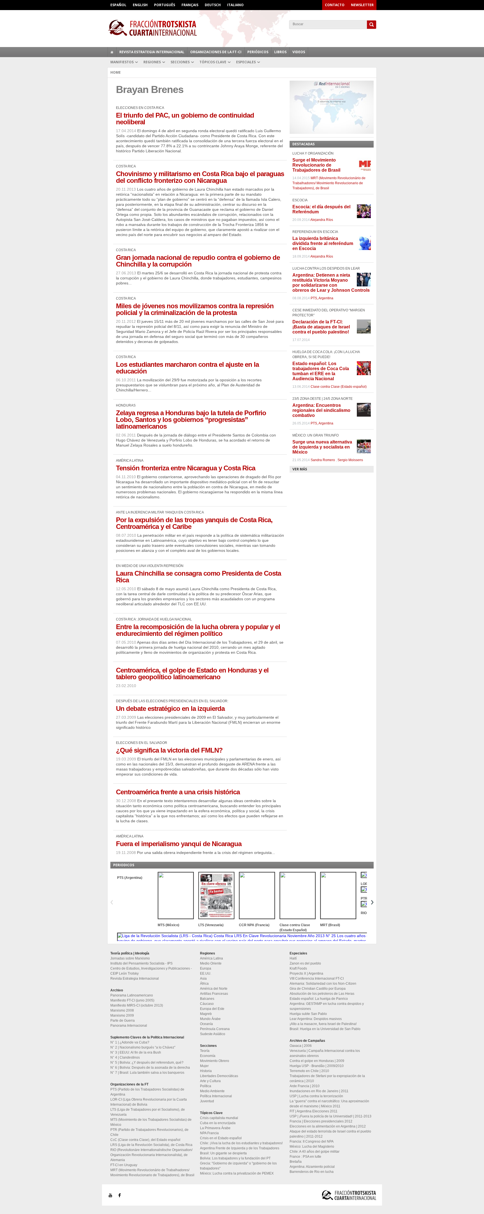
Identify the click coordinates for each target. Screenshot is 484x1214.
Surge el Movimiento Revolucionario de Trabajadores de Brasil (316, 165)
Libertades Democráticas (219, 1076)
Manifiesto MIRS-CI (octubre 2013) (136, 1005)
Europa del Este (212, 1009)
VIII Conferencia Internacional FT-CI (317, 978)
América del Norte (213, 989)
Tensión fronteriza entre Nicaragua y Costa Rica (185, 468)
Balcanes (207, 999)
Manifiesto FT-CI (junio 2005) (132, 1000)
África (204, 984)
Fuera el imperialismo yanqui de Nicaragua (178, 844)
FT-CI (242, 28)
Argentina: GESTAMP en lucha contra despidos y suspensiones (327, 1006)
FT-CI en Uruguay (123, 1165)
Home (115, 72)
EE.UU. (205, 973)
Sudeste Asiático (212, 1034)
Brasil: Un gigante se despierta (223, 1153)
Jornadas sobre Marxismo (130, 958)
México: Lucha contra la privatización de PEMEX (237, 1173)
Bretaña (296, 1162)
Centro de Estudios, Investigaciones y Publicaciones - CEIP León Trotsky (151, 970)
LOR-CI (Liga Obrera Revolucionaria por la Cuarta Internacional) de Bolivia (148, 1102)
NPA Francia (209, 1133)
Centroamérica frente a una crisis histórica (178, 792)
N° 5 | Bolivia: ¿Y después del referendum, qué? (146, 1062)
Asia (203, 978)
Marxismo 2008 (122, 1010)
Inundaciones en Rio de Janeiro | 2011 (319, 1091)
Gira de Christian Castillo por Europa (318, 989)
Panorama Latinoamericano (131, 995)
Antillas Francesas (214, 994)
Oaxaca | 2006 (301, 1046)
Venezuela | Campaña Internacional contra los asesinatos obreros (325, 1053)
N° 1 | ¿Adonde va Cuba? (129, 1042)
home (112, 52)
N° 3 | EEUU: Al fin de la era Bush (135, 1052)
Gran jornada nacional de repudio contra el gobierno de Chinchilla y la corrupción (198, 261)
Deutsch (213, 5)
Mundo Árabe (210, 1019)
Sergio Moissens (350, 460)
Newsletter (362, 5)
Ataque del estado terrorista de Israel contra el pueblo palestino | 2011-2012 (330, 1133)
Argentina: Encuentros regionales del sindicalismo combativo (321, 410)
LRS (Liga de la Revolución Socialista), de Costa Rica (151, 1145)
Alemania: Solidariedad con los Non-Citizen (323, 984)
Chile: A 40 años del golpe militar (314, 1152)
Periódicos (257, 52)
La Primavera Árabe (215, 1128)
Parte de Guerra (122, 1020)
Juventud (207, 1101)
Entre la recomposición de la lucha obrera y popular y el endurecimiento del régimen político (198, 630)
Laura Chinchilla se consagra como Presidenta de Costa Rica (198, 576)
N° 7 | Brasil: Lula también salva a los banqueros (147, 1073)
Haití (293, 958)
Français (190, 5)
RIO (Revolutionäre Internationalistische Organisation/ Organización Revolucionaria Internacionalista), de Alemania (151, 1155)
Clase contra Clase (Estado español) (339, 387)
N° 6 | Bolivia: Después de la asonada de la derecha (150, 1068)
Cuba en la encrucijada (218, 1123)
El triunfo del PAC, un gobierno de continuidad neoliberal (185, 118)
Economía (207, 1056)
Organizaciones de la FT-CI (215, 52)
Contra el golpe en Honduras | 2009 (317, 1061)
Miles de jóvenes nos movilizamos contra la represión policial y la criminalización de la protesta (195, 309)
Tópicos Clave (212, 62)
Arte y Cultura (210, 1081)
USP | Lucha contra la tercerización (316, 1096)
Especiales (246, 62)
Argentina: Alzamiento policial (312, 1167)
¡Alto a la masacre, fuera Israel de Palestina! (323, 1024)
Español (118, 5)
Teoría (205, 1051)
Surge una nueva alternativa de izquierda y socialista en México (322, 447)
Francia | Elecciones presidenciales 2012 (321, 1121)
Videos (298, 52)
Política (205, 1086)
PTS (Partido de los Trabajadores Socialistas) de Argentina (147, 1091)
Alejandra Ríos (321, 220)
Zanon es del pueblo (305, 963)
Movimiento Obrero (214, 1061)
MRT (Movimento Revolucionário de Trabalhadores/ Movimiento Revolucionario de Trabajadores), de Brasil (329, 183)
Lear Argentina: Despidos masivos (316, 1019)
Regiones (152, 62)
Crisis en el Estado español (221, 1138)
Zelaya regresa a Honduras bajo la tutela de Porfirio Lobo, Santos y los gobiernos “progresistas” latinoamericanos (191, 419)
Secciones (180, 62)
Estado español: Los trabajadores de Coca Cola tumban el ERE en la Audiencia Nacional (320, 371)
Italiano (235, 5)
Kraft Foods (298, 968)
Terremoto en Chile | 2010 (309, 1071)
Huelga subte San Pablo (308, 1014)
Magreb (206, 1014)
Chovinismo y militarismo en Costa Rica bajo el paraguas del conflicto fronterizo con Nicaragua (200, 177)
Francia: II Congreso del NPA (312, 1141)
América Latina (211, 958)
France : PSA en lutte (305, 1157)
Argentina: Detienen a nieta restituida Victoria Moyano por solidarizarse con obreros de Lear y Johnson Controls (331, 283)
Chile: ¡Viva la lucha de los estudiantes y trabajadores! (241, 1143)
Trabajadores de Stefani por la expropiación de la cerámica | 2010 (327, 1078)
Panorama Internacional (128, 1026)
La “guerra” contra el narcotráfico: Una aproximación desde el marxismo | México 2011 (329, 1103)
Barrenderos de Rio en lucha (312, 1172)
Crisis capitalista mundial (219, 1118)
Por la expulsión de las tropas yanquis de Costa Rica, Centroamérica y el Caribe (194, 523)
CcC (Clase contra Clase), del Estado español (145, 1140)
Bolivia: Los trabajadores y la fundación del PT (235, 1158)
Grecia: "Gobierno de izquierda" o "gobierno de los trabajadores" (238, 1165)
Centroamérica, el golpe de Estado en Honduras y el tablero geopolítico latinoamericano (192, 673)
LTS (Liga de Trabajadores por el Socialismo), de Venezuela (147, 1112)
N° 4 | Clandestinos (125, 1057)
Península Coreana (215, 1029)
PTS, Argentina (322, 298)
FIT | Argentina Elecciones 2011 (314, 1111)
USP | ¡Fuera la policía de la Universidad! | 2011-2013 (330, 1116)
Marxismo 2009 (122, 1015)
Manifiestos (122, 62)
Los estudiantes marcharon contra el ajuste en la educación (187, 368)
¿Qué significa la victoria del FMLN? (169, 750)
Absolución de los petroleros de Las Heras (322, 994)
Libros (280, 52)
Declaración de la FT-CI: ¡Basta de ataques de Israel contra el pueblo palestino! (321, 326)
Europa (205, 968)
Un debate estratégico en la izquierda (170, 708)
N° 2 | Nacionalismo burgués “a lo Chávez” (142, 1047)
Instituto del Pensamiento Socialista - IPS (141, 963)
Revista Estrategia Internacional (151, 52)
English (140, 5)
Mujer (204, 1066)
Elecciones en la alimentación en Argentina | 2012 (328, 1126)
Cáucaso (207, 1004)
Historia (206, 1071)
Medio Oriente (211, 963)
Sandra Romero (323, 460)
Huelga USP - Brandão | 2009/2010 (317, 1066)
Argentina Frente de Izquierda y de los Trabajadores (239, 1148)
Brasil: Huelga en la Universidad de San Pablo (325, 1029)
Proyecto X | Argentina (306, 973)
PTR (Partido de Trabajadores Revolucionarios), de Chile (149, 1132)
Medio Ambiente (212, 1091)
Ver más (299, 469)
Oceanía (206, 1024)
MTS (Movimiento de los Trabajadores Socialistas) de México (151, 1122)
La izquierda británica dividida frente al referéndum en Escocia (322, 243)
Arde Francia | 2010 (305, 1086)
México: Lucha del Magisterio (312, 1146)
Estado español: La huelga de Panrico (319, 999)
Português (164, 5)
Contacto (335, 5)
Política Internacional (216, 1096)
